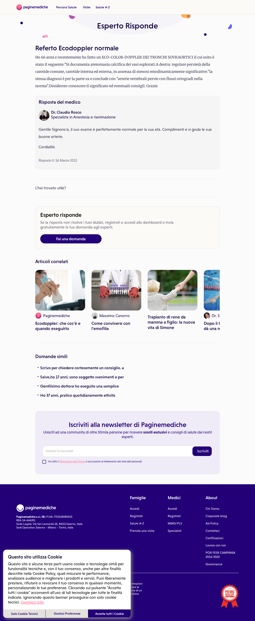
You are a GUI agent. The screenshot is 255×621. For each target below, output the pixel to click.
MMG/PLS (175, 523)
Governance (214, 564)
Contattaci (213, 530)
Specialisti (174, 530)
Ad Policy (212, 523)
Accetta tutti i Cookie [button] (109, 613)
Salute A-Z (103, 7)
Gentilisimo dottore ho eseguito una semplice (79, 386)
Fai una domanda (71, 239)
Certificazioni (214, 538)
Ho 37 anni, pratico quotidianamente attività (77, 395)
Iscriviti (203, 451)
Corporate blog (216, 516)
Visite (86, 7)
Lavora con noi (216, 545)
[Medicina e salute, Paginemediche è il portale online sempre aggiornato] (32, 7)
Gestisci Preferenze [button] (67, 613)
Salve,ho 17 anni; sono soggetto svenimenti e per (82, 377)
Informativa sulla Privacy (72, 461)
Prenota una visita (142, 530)
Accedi (134, 508)
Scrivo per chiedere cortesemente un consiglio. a (82, 368)
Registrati (136, 516)
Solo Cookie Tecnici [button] (24, 613)
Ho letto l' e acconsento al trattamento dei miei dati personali (95, 461)
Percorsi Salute (66, 7)
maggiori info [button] (32, 602)
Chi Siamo (212, 508)
